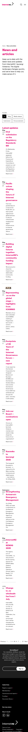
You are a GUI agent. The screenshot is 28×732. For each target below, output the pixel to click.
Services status (6, 707)
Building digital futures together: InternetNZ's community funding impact (10, 254)
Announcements (18, 121)
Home (3, 46)
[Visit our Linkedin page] (7, 715)
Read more (9, 173)
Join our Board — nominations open (10, 415)
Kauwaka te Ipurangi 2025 (10, 455)
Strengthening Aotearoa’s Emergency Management (10, 495)
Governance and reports (9, 693)
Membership (6, 690)
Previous (3, 641)
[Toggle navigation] (25, 4)
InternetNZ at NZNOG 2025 (10, 544)
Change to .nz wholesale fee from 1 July (10, 593)
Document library (7, 699)
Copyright (19, 729)
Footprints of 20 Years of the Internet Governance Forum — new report (10, 352)
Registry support (7, 688)
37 (22, 641)
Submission (7, 121)
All (4, 116)
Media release (18, 116)
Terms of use (6, 727)
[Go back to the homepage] (8, 4)
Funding (5, 696)
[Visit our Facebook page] (3, 715)
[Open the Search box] (21, 4)
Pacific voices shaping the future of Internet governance (10, 191)
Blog (9, 116)
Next (26, 641)
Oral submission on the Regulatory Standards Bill (10, 139)
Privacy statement (7, 729)
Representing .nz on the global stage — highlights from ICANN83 (10, 300)
